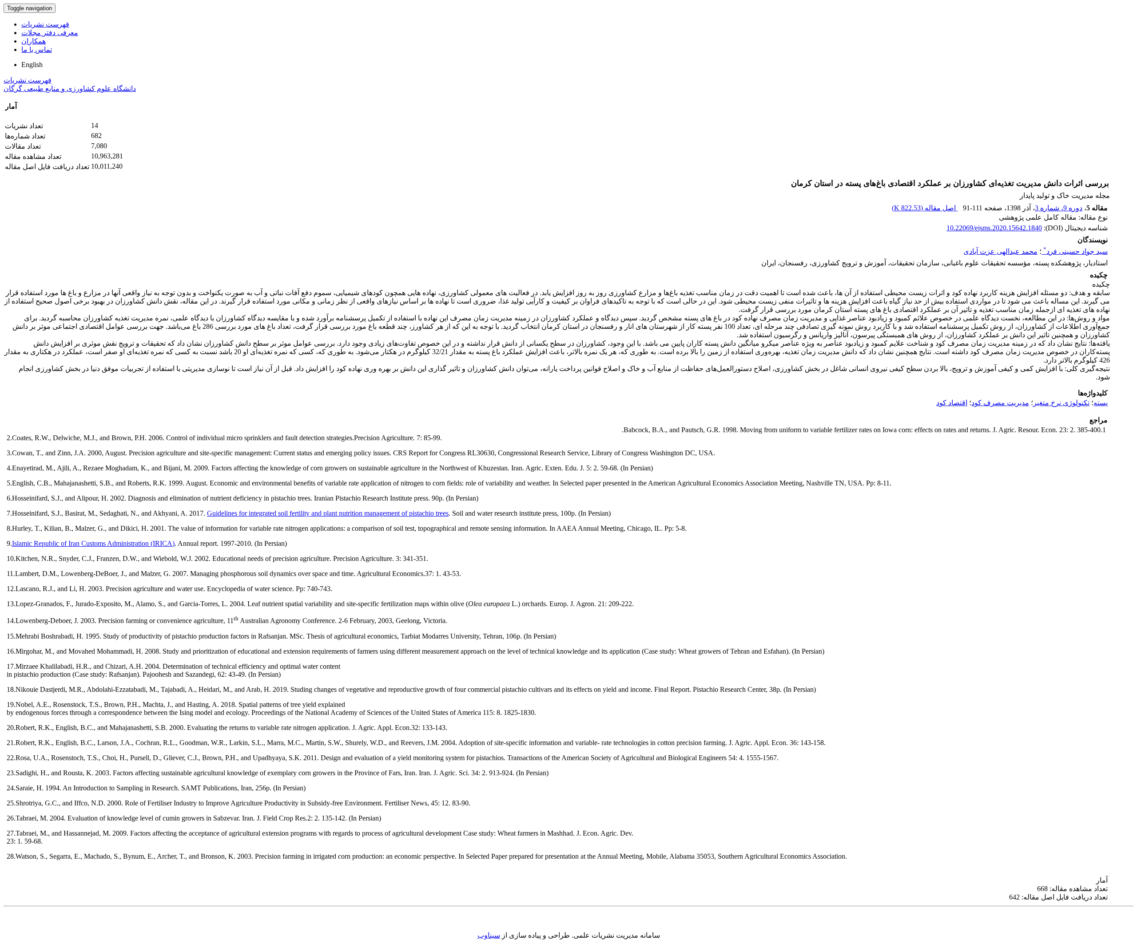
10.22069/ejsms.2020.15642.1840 (994, 228)
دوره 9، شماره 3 (1058, 208)
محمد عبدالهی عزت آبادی (1000, 251)
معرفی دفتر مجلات (49, 32)
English (32, 64)
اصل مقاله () (925, 208)
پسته (1100, 402)
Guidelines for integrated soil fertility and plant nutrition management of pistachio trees (328, 513)
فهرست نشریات (45, 24)
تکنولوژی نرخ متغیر (1061, 402)
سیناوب (488, 935)
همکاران (33, 41)
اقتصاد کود (951, 402)
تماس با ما (36, 49)
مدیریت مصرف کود (1000, 402)
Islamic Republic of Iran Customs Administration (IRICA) (93, 543)
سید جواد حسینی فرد (1075, 251)
